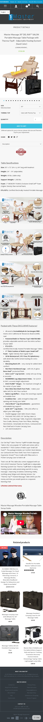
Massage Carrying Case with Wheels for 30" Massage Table (10, 617)
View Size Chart (6, 107)
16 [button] (39, 100)
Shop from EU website (11, 690)
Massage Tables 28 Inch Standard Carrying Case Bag (10, 648)
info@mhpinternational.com (21, 708)
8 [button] (20, 100)
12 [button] (29, 100)
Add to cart (21, 126)
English (3, 12)
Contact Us (11, 685)
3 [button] (8, 100)
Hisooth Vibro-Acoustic (35, 2)
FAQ (11, 695)
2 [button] (6, 100)
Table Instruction (31, 687)
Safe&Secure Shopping (31, 695)
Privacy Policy (31, 685)
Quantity (4, 119)
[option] (21, 76)
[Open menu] (5, 6)
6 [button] (15, 100)
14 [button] (34, 100)
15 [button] (36, 100)
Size (6, 106)
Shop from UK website (11, 687)
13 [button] (32, 100)
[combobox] (5, 12)
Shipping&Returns (32, 690)
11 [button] (27, 100)
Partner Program (31, 698)
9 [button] (22, 100)
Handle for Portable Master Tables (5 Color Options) (33, 566)
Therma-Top (5, 113)
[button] (29, 570)
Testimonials (11, 698)
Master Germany (22, 2)
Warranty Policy (31, 693)
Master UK (13, 2)
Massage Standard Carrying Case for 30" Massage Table (32, 615)
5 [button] (13, 100)
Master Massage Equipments (21, 714)
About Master (11, 693)
